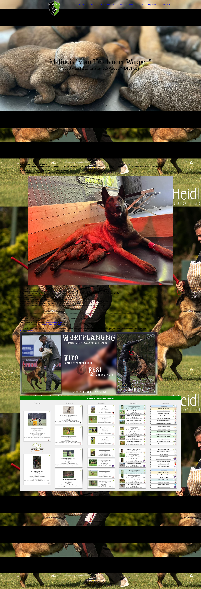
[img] (40, 8)
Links (141, 4)
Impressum (152, 4)
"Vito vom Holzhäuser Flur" (51, 325)
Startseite (82, 4)
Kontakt (132, 4)
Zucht (120, 4)
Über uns (93, 4)
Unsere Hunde (106, 4)
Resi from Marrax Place (53, 322)
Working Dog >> (26, 331)
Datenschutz (165, 4)
